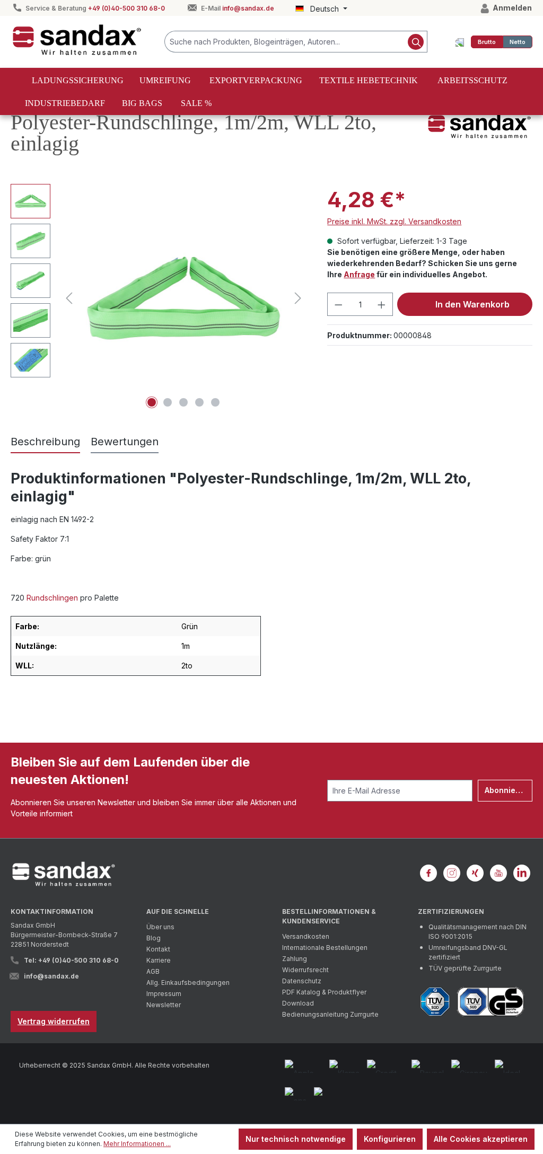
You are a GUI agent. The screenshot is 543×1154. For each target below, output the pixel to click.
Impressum (163, 994)
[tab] (45, 442)
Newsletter (163, 1005)
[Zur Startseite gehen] (77, 39)
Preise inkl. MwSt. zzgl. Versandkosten (394, 221)
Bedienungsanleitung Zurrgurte (330, 1014)
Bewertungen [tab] (125, 441)
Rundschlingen (52, 597)
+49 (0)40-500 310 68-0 (126, 8)
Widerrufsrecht (305, 970)
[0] (486, 42)
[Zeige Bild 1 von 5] (151, 402)
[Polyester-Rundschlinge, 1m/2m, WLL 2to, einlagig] (183, 298)
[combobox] (284, 41)
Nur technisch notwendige (296, 1138)
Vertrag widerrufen (53, 1021)
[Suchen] (416, 41)
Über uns (160, 927)
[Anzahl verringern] (338, 304)
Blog (153, 938)
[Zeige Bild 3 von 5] (183, 402)
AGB (153, 971)
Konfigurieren (390, 1138)
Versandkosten (305, 936)
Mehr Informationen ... (137, 1144)
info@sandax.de (248, 8)
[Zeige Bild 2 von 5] (167, 402)
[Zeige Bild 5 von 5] (215, 402)
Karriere (158, 960)
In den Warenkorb (471, 304)
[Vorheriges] (69, 298)
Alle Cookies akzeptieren (481, 1138)
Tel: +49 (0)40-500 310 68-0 (71, 960)
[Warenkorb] (460, 41)
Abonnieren (506, 790)
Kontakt (158, 949)
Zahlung (294, 959)
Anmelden (511, 7)
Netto (517, 42)
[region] (158, 298)
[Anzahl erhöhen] (382, 304)
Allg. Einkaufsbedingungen (188, 982)
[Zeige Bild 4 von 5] (199, 402)
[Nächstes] (298, 298)
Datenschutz (301, 981)
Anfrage (359, 274)
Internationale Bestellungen (324, 948)
